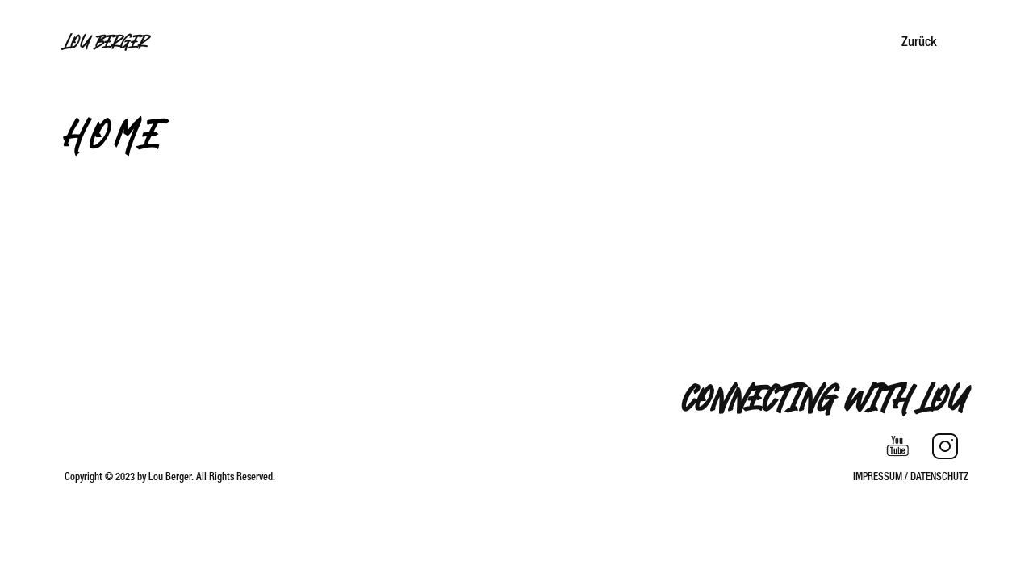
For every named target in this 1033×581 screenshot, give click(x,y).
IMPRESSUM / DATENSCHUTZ (910, 477)
